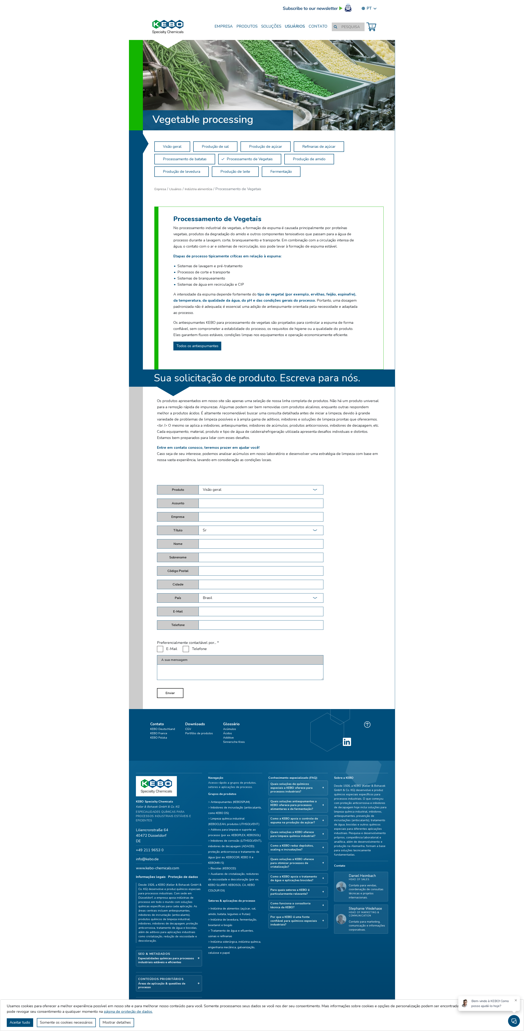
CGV (188, 729)
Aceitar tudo (20, 1022)
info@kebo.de (147, 859)
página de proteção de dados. (128, 1011)
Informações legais (151, 877)
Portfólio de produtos (199, 733)
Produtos (246, 26)
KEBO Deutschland (162, 729)
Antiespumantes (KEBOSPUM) (230, 802)
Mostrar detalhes (117, 1022)
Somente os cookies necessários (66, 1022)
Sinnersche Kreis (234, 742)
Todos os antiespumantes (197, 345)
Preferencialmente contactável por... (188, 642)
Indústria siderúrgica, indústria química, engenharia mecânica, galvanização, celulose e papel (234, 947)
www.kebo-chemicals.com (157, 868)
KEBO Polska (158, 738)
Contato (318, 26)
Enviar (170, 693)
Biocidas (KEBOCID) (223, 868)
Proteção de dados (183, 877)
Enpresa (160, 189)
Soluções (271, 26)
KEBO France (158, 733)
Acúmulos (229, 729)
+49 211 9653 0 (150, 850)
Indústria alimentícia (198, 189)
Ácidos (227, 733)
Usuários (295, 26)
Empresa (224, 26)
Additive (228, 738)
